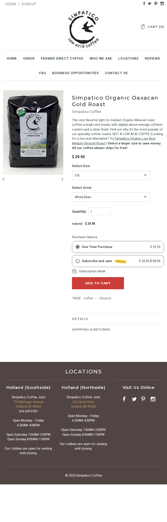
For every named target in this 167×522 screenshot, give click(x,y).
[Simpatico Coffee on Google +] (154, 3)
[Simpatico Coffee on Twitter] (148, 3)
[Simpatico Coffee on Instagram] (161, 3)
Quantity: (79, 211)
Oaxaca (105, 298)
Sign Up (29, 4)
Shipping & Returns (91, 329)
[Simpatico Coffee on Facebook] (143, 3)
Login (10, 4)
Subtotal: (77, 223)
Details (80, 319)
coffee (88, 298)
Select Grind (81, 188)
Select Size (81, 166)
